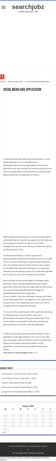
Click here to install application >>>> (20, 353)
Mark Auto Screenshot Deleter (14, 387)
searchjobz (28, 6)
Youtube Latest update (11, 383)
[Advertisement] (28, 44)
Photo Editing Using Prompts (13, 378)
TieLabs (44, 446)
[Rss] (28, 449)
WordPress (23, 446)
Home (2, 81)
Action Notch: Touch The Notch (14, 374)
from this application (42, 299)
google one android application (15, 392)
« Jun (4, 432)
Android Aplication (15, 81)
